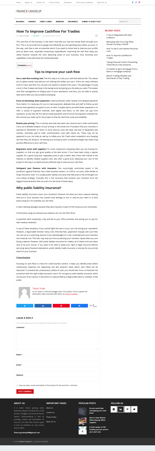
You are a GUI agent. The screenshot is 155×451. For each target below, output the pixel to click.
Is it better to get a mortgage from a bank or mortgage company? (121, 70)
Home (18, 2)
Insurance (73, 21)
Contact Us (40, 2)
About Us (28, 2)
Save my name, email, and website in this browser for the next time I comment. (48, 385)
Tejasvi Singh (24, 36)
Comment (20, 327)
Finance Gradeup (71, 294)
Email (19, 365)
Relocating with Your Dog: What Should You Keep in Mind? (119, 43)
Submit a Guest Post (91, 21)
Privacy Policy (54, 2)
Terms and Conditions (84, 2)
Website (19, 375)
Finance (32, 21)
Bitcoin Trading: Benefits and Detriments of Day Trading (118, 77)
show (29, 65)
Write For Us (50, 422)
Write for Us (102, 2)
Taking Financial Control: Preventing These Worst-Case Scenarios (121, 63)
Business (20, 21)
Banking (60, 21)
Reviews (36, 36)
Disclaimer (68, 2)
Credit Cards (46, 21)
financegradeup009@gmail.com (27, 432)
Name (19, 355)
